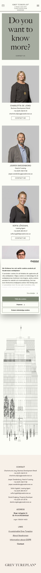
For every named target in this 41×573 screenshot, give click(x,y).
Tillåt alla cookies (20, 299)
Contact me (20, 118)
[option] (20, 531)
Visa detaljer (31, 293)
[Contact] (3, 6)
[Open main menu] (38, 5)
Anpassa (19, 304)
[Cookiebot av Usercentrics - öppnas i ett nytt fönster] (30, 261)
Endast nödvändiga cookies (20, 310)
